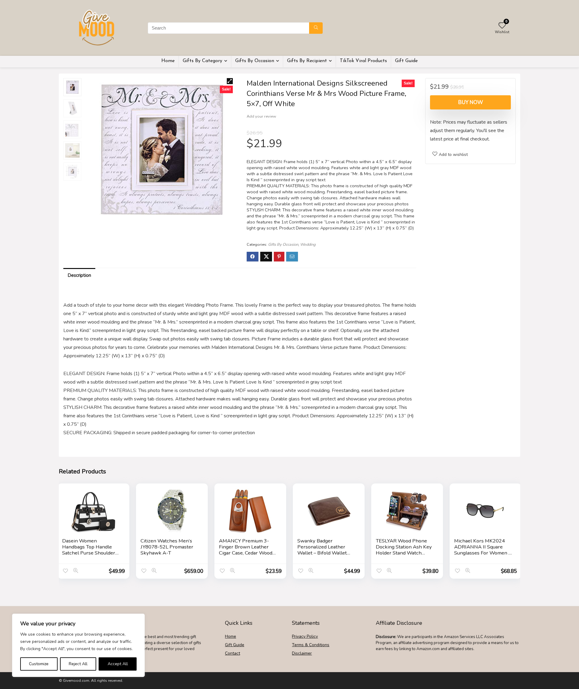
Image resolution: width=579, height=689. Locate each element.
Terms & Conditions (310, 645)
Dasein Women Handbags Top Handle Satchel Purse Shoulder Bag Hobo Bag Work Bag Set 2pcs (89, 552)
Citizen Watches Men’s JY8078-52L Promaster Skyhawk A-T (167, 546)
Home (168, 60)
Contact (232, 653)
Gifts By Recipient (307, 60)
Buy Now (470, 102)
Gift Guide (406, 60)
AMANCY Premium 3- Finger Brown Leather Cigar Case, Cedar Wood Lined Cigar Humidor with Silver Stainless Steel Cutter (248, 555)
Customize (39, 664)
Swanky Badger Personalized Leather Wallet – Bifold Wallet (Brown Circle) (322, 549)
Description (79, 275)
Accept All (118, 664)
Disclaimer (302, 653)
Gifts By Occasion (254, 60)
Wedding (307, 244)
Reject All (78, 664)
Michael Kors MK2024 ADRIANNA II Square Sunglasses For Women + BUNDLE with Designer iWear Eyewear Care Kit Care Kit (483, 555)
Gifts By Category (202, 60)
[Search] (316, 28)
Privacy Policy (305, 636)
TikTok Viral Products (363, 60)
